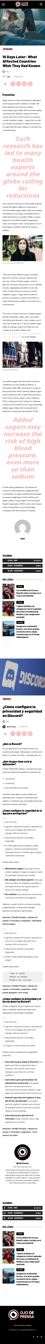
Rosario (20, 622)
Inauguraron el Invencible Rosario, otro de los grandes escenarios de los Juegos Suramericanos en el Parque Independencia (28, 631)
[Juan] (4, 76)
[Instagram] (37, 1336)
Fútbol (20, 586)
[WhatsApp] (24, 83)
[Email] (30, 83)
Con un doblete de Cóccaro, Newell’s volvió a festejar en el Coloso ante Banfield (28, 593)
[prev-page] (4, 643)
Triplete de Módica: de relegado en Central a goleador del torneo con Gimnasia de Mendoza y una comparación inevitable (29, 611)
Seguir (38, 566)
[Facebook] (12, 83)
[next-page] (8, 643)
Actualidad (7, 49)
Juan (8, 77)
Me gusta (37, 560)
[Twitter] (18, 83)
